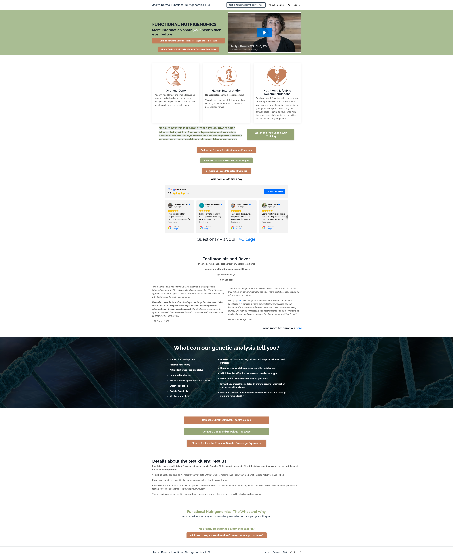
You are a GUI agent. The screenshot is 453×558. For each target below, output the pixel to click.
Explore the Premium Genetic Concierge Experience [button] (226, 150)
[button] (165, 217)
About (272, 5)
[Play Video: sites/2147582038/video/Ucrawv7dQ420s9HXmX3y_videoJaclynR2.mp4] (264, 32)
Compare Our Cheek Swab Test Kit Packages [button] (226, 160)
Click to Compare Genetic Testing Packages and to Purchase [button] (188, 41)
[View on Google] (170, 205)
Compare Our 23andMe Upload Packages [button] (226, 171)
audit (240, 300)
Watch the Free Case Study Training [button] (271, 134)
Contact (280, 5)
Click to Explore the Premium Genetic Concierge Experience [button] (188, 49)
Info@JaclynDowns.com (193, 489)
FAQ (288, 5)
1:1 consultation (220, 480)
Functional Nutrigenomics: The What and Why (226, 512)
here (299, 328)
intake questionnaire (264, 466)
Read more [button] (172, 222)
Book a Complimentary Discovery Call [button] (246, 5)
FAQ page (246, 239)
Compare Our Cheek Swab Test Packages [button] (226, 419)
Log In (297, 5)
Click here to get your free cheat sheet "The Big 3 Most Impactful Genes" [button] (226, 535)
